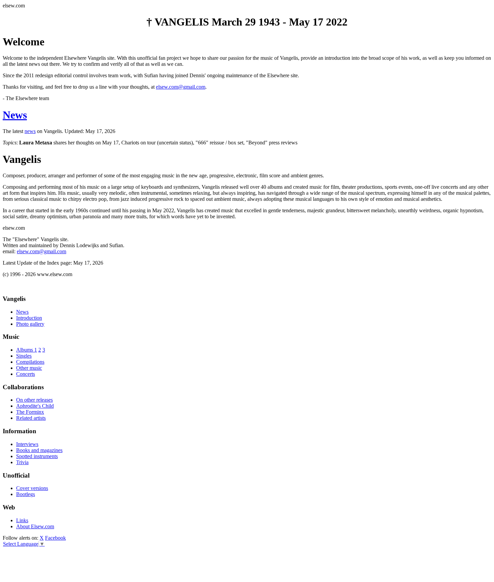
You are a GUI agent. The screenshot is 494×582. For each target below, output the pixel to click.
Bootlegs (25, 494)
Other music (29, 368)
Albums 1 (26, 350)
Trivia (22, 462)
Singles (24, 356)
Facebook (55, 538)
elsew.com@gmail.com (180, 87)
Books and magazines (39, 450)
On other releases (34, 400)
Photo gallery (30, 324)
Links (22, 520)
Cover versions (32, 488)
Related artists (31, 418)
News (15, 115)
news (30, 131)
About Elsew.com (35, 526)
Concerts (25, 374)
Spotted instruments (37, 456)
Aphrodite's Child (35, 406)
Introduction (29, 318)
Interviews (27, 444)
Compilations (30, 362)
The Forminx (30, 412)
